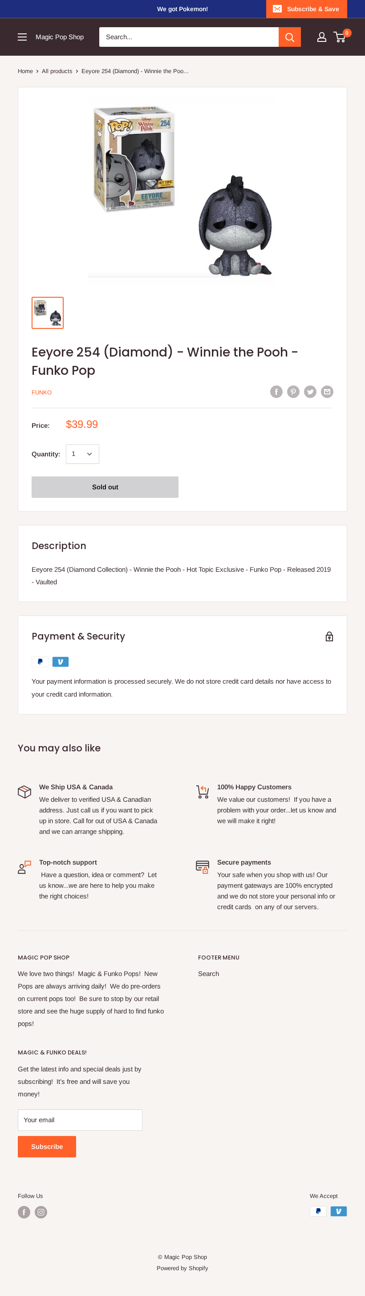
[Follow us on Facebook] (24, 1212)
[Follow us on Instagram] (41, 1212)
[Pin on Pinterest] (293, 391)
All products (57, 71)
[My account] (321, 37)
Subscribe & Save (313, 8)
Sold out (105, 487)
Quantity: (46, 454)
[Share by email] (327, 391)
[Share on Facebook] (276, 391)
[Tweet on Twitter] (310, 391)
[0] (339, 37)
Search (208, 973)
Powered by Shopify (182, 1268)
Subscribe (47, 1146)
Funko (42, 392)
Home (25, 71)
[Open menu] (22, 37)
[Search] (290, 37)
